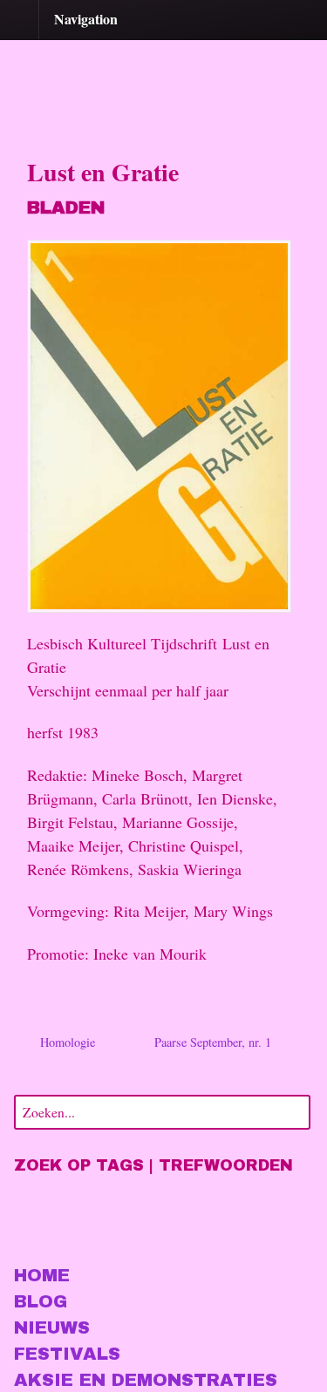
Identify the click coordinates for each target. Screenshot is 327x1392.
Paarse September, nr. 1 (214, 1042)
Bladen (66, 207)
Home (42, 1275)
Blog (40, 1301)
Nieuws (52, 1327)
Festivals (67, 1353)
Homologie (66, 1042)
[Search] (294, 1110)
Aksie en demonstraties (145, 1379)
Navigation (86, 19)
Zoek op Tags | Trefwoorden (153, 1165)
